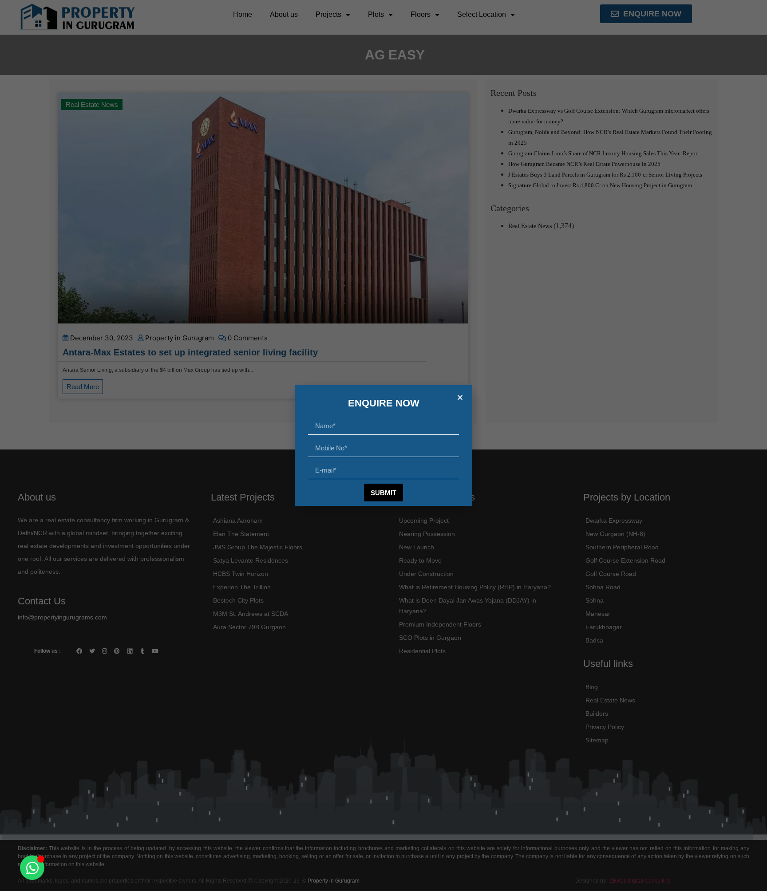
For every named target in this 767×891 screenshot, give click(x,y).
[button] (460, 397)
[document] (383, 445)
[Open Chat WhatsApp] (32, 868)
